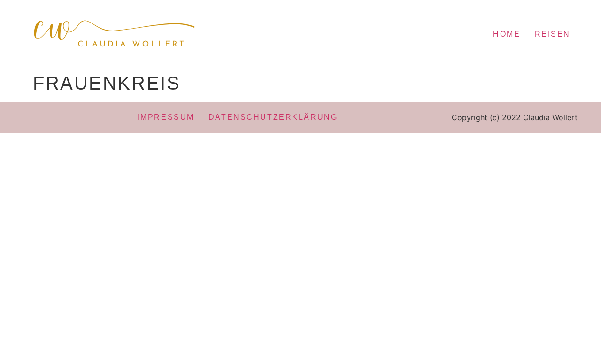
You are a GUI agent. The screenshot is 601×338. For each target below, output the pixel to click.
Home (506, 34)
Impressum (166, 117)
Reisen (552, 34)
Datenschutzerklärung (273, 117)
